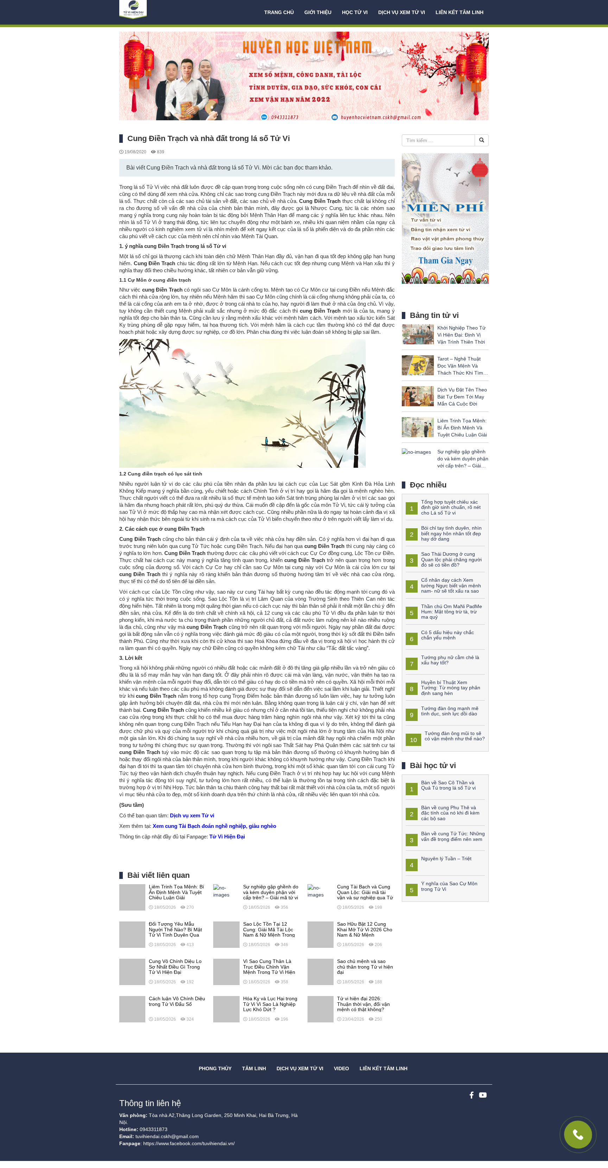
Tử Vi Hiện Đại (227, 837)
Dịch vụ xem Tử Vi (401, 12)
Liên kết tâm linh (459, 12)
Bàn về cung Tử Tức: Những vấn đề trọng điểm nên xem (453, 836)
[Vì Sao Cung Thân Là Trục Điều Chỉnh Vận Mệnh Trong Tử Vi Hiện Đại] (226, 971)
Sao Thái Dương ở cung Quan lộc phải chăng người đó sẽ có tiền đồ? (451, 559)
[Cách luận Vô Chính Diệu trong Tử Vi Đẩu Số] (132, 1008)
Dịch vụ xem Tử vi (191, 815)
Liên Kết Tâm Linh (383, 1068)
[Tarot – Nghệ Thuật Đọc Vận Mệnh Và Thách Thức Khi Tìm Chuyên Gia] (418, 365)
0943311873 (153, 1129)
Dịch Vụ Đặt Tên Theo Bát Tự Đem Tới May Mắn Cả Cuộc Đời (462, 397)
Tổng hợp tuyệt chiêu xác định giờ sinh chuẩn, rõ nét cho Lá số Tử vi (451, 507)
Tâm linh (254, 1068)
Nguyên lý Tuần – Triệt (446, 858)
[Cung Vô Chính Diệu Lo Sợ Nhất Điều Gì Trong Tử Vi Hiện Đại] (132, 971)
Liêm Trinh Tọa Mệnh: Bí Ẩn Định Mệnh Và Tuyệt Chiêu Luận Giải (462, 428)
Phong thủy (215, 1068)
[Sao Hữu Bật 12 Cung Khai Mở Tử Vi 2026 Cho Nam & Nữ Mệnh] (321, 934)
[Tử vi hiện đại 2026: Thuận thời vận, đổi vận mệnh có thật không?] (321, 1008)
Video (341, 1068)
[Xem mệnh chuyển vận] (154, 12)
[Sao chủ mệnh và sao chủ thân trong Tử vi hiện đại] (321, 971)
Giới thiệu (317, 12)
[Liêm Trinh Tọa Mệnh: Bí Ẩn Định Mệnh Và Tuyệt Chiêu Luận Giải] (132, 897)
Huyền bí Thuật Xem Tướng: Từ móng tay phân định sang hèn (450, 687)
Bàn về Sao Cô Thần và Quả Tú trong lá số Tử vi (448, 785)
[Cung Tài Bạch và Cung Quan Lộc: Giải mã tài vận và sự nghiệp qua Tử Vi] (321, 891)
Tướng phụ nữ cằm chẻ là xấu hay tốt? (450, 660)
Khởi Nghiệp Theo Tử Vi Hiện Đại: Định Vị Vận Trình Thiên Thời (461, 335)
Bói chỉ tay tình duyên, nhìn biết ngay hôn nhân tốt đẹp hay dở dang (451, 533)
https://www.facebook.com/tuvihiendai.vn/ (189, 1143)
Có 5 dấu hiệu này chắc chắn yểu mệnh (447, 635)
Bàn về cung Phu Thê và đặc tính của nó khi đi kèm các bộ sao (450, 813)
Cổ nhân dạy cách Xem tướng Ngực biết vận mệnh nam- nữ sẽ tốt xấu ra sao (451, 585)
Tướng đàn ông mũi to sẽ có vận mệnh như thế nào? (455, 735)
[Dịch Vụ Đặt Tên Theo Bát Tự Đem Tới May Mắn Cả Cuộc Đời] (418, 395)
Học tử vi (355, 12)
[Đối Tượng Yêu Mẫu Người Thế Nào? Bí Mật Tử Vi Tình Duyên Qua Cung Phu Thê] (132, 934)
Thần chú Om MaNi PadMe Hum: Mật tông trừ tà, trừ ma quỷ (451, 612)
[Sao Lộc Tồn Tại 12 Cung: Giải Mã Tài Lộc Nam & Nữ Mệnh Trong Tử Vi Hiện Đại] (226, 934)
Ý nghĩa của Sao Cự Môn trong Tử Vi (449, 886)
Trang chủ (279, 12)
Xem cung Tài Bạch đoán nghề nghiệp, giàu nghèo (214, 826)
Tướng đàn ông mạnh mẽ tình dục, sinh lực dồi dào (450, 711)
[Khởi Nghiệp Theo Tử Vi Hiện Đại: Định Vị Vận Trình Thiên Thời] (418, 334)
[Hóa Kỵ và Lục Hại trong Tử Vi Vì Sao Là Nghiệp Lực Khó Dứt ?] (226, 1008)
